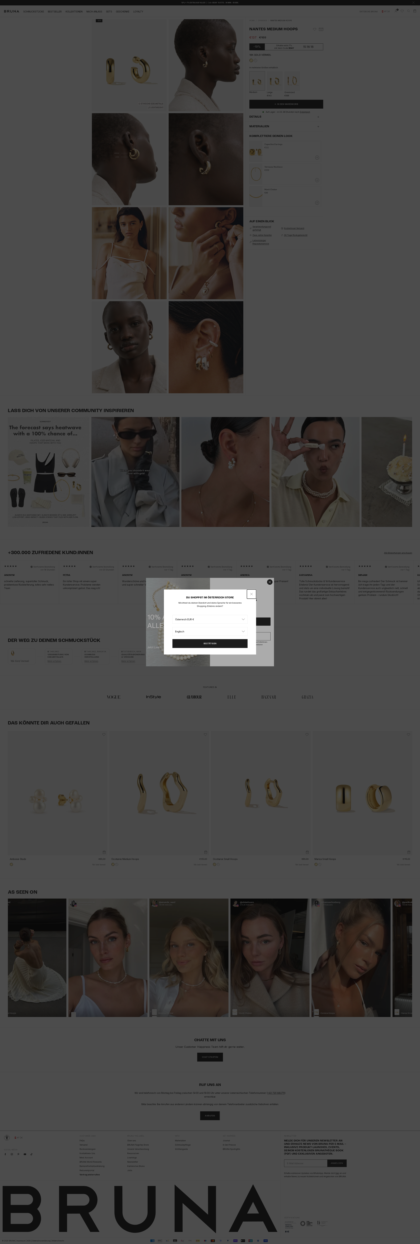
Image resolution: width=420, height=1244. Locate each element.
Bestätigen (210, 643)
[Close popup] (251, 594)
